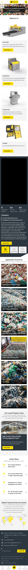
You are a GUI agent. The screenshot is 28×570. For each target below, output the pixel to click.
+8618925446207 (10, 540)
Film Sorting (5, 382)
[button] (9, 453)
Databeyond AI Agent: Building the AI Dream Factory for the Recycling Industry (15, 483)
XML (21, 558)
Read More (7, 50)
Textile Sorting (6, 406)
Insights (12, 558)
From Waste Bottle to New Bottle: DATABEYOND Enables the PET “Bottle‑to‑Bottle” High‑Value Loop (16, 466)
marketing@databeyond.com (14, 542)
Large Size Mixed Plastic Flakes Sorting (13, 333)
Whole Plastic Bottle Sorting (10, 309)
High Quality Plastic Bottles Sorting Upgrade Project (11, 437)
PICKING (5, 143)
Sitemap (17, 558)
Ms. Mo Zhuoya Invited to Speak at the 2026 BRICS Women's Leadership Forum (15, 492)
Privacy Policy (5, 560)
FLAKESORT (6, 76)
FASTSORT (6, 42)
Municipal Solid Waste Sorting (11, 284)
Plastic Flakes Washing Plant (10, 357)
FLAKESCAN (6, 109)
